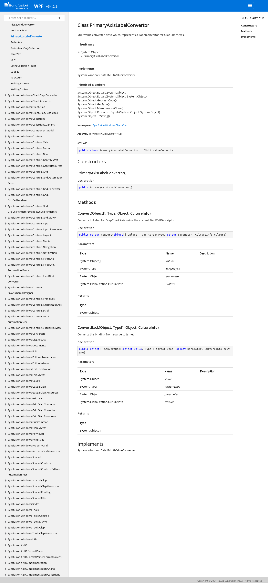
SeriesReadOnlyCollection (25, 48)
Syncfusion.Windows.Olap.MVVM (27, 428)
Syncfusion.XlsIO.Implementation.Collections (34, 574)
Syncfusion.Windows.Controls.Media (29, 241)
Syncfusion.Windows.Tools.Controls (28, 515)
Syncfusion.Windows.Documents (27, 345)
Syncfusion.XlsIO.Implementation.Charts (31, 568)
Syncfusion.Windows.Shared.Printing (29, 492)
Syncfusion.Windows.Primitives (26, 439)
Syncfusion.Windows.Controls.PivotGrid (31, 259)
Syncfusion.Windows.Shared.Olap (27, 480)
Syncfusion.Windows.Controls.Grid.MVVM (32, 217)
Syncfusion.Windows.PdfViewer (26, 433)
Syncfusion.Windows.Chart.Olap (110, 125)
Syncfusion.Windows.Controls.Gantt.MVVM (33, 160)
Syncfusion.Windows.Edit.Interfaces (28, 363)
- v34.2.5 (51, 6)
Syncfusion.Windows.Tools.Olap (26, 527)
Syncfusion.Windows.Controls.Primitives (31, 299)
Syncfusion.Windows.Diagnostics (27, 339)
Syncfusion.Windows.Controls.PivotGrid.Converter (31, 278)
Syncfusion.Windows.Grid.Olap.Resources (32, 416)
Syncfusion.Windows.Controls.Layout (29, 235)
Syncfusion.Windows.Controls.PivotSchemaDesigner (25, 290)
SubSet (15, 71)
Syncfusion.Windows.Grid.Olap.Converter (32, 410)
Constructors (249, 25)
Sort (13, 60)
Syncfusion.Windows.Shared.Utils (27, 498)
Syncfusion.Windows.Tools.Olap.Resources (32, 533)
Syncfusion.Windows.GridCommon (28, 422)
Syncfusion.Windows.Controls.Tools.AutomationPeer (29, 319)
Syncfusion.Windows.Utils (22, 539)
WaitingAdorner (20, 83)
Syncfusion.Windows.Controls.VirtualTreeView (34, 328)
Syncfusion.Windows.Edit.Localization (29, 369)
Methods (246, 31)
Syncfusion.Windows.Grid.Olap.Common (31, 404)
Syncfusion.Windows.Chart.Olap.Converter (32, 95)
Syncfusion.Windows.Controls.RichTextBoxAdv (35, 304)
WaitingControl (19, 89)
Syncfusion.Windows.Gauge (24, 381)
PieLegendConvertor (23, 24)
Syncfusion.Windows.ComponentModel (31, 130)
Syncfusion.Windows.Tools (23, 510)
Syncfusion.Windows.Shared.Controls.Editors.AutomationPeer (34, 471)
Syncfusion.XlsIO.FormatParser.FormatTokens (34, 557)
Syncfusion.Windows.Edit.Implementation (32, 357)
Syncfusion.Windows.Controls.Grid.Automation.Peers (35, 180)
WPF (38, 6)
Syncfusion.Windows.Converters (26, 333)
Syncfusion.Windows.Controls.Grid (28, 171)
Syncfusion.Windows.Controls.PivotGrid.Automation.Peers (31, 267)
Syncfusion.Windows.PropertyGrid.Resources (34, 451)
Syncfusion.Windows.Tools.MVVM (27, 521)
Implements (248, 36)
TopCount (16, 77)
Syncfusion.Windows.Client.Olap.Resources (33, 113)
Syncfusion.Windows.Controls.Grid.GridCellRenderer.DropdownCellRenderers (32, 208)
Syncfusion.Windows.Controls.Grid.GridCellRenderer (28, 197)
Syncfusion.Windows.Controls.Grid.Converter (34, 189)
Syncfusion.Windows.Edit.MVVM (26, 375)
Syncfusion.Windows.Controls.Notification (32, 253)
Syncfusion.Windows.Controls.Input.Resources (35, 229)
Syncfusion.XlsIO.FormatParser (26, 551)
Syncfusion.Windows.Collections (26, 118)
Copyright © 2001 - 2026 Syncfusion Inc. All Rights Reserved (229, 580)
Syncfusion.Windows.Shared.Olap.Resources (33, 486)
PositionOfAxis (19, 30)
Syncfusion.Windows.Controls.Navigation (32, 247)
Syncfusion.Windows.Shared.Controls (29, 463)
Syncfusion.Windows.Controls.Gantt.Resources (35, 166)
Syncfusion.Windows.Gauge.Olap (27, 386)
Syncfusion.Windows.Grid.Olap (25, 398)
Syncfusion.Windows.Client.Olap (26, 107)
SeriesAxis (16, 42)
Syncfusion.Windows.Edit (22, 351)
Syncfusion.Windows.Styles (23, 504)
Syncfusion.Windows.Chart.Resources (29, 101)
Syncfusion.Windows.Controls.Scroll (28, 310)
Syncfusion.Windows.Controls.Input (28, 223)
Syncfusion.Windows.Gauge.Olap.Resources (33, 392)
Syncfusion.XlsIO (17, 545)
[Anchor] (75, 161)
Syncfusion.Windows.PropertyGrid (28, 445)
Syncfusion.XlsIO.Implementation (27, 563)
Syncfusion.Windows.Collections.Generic (31, 124)
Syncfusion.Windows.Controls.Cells (28, 142)
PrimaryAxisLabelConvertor (27, 36)
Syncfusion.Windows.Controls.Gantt (29, 154)
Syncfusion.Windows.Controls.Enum (29, 148)
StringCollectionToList (23, 65)
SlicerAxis (16, 54)
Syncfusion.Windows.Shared (24, 457)
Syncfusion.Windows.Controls (25, 136)
